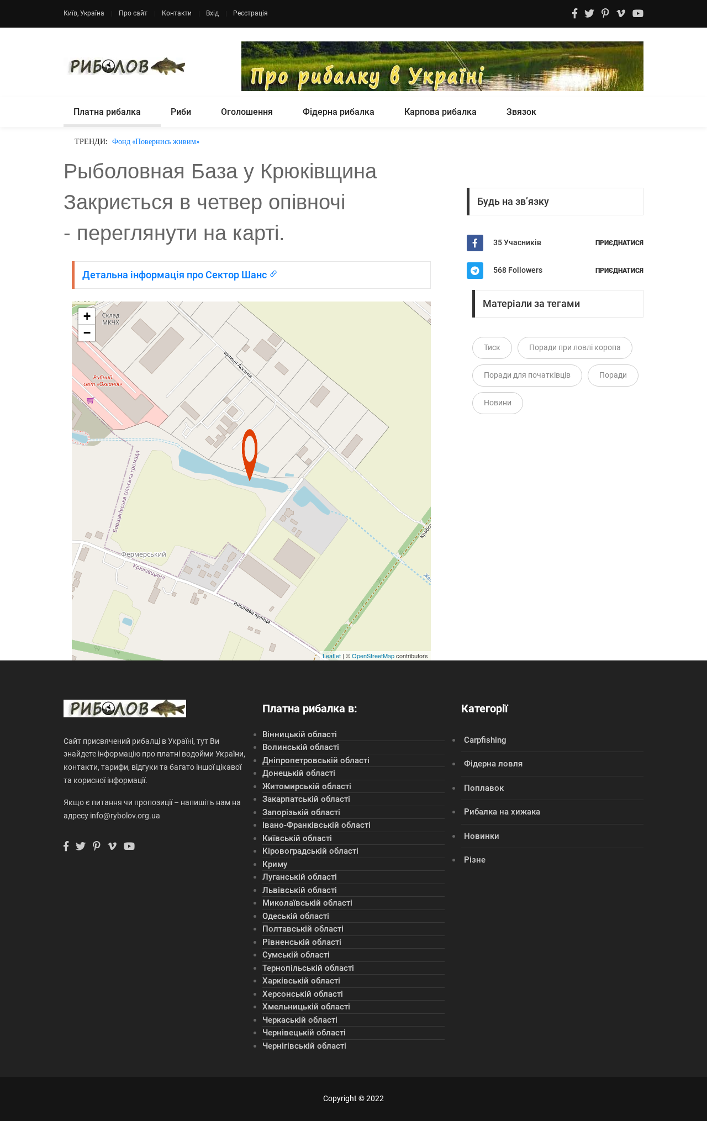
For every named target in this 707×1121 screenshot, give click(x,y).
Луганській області (299, 877)
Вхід (212, 13)
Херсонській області (302, 994)
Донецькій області (298, 773)
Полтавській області (303, 929)
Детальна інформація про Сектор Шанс (175, 275)
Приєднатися (619, 243)
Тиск (492, 347)
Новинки (481, 836)
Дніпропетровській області (316, 760)
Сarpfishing (485, 740)
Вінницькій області (299, 734)
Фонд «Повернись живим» (155, 141)
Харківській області (301, 981)
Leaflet (332, 655)
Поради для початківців (527, 375)
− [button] (87, 333)
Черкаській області (299, 1020)
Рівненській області (301, 942)
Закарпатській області (306, 799)
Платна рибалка (107, 112)
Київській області (297, 838)
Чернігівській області (304, 1046)
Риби (181, 112)
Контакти (177, 13)
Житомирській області (306, 786)
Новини (497, 402)
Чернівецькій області (304, 1033)
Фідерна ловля (493, 764)
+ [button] (87, 316)
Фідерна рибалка (338, 112)
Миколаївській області (307, 903)
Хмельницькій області (306, 1007)
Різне (475, 860)
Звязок (521, 112)
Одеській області (295, 916)
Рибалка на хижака (502, 812)
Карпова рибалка (440, 112)
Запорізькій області (301, 812)
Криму (274, 864)
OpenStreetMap (373, 655)
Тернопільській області (308, 968)
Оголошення (247, 112)
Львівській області (299, 890)
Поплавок (484, 788)
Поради (613, 375)
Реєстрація (250, 13)
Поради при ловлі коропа (575, 347)
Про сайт (133, 13)
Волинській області (300, 747)
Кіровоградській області (310, 851)
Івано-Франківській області (316, 825)
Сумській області (296, 955)
